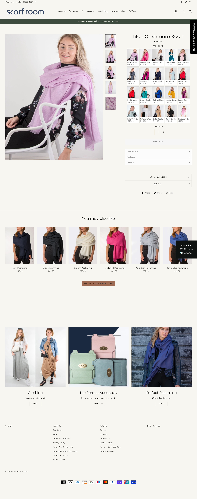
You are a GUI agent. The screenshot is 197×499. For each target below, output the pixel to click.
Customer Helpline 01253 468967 (20, 2)
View (162, 404)
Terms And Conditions (63, 447)
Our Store (57, 430)
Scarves (73, 11)
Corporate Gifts (107, 451)
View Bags (98, 404)
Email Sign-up (153, 426)
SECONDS (104, 434)
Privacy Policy (59, 443)
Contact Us (105, 438)
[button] (186, 250)
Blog (55, 434)
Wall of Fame (106, 443)
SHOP (35, 404)
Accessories (118, 11)
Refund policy (59, 459)
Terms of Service (60, 455)
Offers (133, 11)
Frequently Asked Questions (65, 451)
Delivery (103, 430)
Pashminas (87, 11)
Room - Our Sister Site (110, 447)
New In (62, 11)
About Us (57, 426)
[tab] (158, 151)
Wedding (103, 11)
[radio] (133, 57)
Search (8, 426)
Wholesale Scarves (61, 438)
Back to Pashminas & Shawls (100, 283)
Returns (103, 426)
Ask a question (158, 177)
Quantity (158, 126)
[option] (98, 21)
